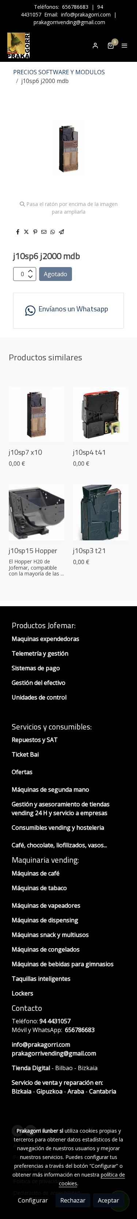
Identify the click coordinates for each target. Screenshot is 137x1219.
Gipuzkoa (49, 1091)
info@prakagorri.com (86, 14)
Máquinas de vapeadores (46, 905)
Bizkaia (21, 1091)
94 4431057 (55, 1021)
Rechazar (72, 1200)
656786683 (75, 6)
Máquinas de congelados (46, 949)
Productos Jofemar (43, 625)
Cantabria (102, 1091)
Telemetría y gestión (40, 653)
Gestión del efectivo (38, 683)
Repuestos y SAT (35, 740)
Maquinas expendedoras (45, 639)
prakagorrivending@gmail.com (69, 22)
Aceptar (108, 1200)
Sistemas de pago (36, 668)
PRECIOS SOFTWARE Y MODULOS (59, 72)
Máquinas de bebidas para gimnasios (63, 964)
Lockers (23, 993)
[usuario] (95, 45)
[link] (18, 45)
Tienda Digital (31, 1068)
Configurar (33, 1200)
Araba (75, 1091)
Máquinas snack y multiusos (50, 935)
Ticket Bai (25, 754)
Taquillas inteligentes (42, 979)
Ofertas (22, 772)
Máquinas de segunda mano (50, 789)
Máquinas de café (36, 873)
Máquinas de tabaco (39, 888)
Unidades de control (39, 697)
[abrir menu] (124, 45)
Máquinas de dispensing (45, 920)
